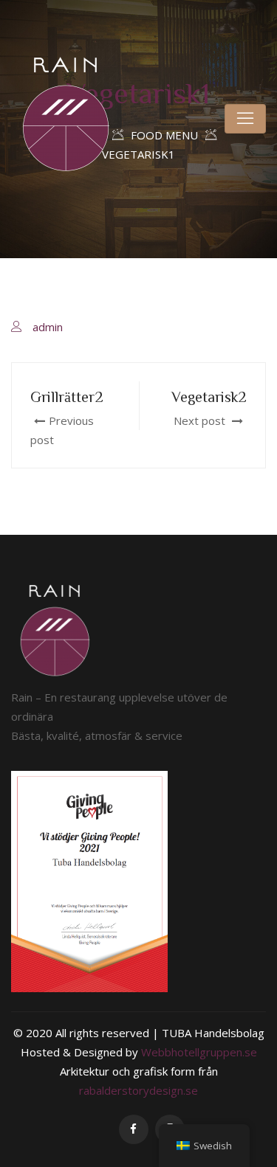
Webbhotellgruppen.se (199, 1052)
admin (48, 326)
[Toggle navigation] (245, 119)
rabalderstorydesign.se (138, 1090)
